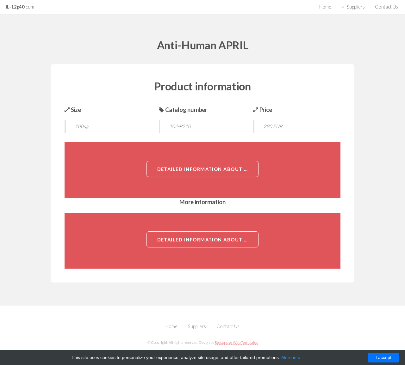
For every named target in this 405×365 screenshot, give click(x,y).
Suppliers (355, 6)
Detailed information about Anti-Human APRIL (208, 169)
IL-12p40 (20, 6)
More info (290, 357)
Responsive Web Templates (236, 342)
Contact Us (386, 6)
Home (325, 6)
